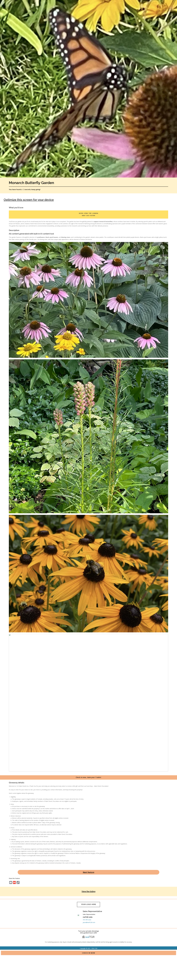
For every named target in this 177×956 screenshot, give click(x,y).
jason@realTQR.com (89, 922)
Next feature (88, 872)
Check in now (88, 953)
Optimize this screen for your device (29, 199)
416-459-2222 (87, 920)
